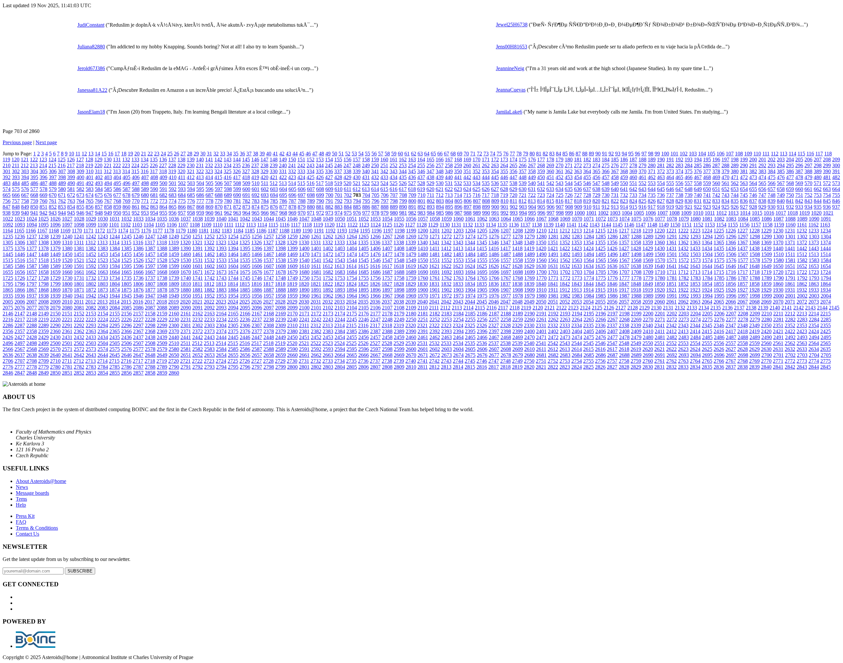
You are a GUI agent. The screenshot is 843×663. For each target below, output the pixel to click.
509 (246, 183)
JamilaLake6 (509, 112)
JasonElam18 (91, 112)
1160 (790, 224)
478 (799, 177)
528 (421, 183)
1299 (766, 236)
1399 (292, 248)
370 (642, 171)
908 (569, 207)
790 (320, 201)
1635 (600, 266)
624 (467, 189)
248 (357, 165)
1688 (399, 272)
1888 (280, 290)
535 (486, 183)
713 (449, 195)
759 (34, 201)
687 (209, 195)
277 (624, 165)
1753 (340, 278)
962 (228, 213)
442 (467, 177)
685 (191, 195)
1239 (55, 236)
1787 (743, 278)
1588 (43, 266)
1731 (79, 278)
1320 (185, 242)
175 (523, 159)
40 (268, 153)
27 (183, 153)
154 (329, 159)
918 (661, 207)
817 (569, 201)
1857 (742, 284)
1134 (491, 224)
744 (735, 195)
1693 (458, 272)
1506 (731, 254)
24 (163, 153)
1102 (126, 224)
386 (790, 171)
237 (255, 165)
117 (819, 153)
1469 (292, 254)
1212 (564, 230)
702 (348, 195)
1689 (411, 272)
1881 (197, 290)
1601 (197, 266)
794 (357, 201)
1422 (564, 248)
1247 (150, 236)
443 (476, 177)
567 (781, 183)
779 (219, 201)
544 (569, 183)
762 (62, 201)
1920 (659, 290)
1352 (564, 242)
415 (218, 177)
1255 (245, 236)
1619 (410, 266)
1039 (209, 219)
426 (320, 177)
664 (836, 189)
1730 (67, 278)
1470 (304, 254)
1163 (825, 224)
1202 (446, 230)
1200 (423, 230)
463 (661, 177)
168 (458, 159)
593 (182, 189)
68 (453, 153)
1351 (553, 242)
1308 (43, 242)
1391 (197, 248)
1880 (185, 290)
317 (154, 171)
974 (338, 213)
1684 (351, 272)
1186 (261, 230)
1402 (328, 248)
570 (808, 183)
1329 (292, 242)
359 (541, 171)
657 (771, 189)
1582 (802, 260)
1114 (262, 224)
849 (25, 207)
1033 (138, 219)
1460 (185, 254)
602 (265, 189)
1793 (814, 278)
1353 (576, 242)
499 (154, 183)
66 (440, 153)
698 (311, 195)
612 (357, 189)
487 (43, 183)
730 (606, 195)
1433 (695, 248)
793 (348, 201)
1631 (553, 266)
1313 (102, 242)
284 (689, 165)
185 (615, 159)
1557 (506, 260)
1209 (529, 230)
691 (246, 195)
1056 (411, 219)
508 (237, 183)
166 (440, 159)
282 (670, 165)
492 (90, 183)
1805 (126, 284)
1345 (481, 242)
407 (145, 177)
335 (320, 171)
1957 (268, 296)
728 (587, 195)
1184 (238, 230)
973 (329, 213)
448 (523, 177)
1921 (671, 290)
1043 (257, 219)
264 (504, 165)
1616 (375, 266)
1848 (636, 284)
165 (430, 159)
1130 (445, 224)
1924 (707, 290)
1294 (707, 236)
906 (551, 207)
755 (836, 195)
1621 (434, 266)
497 (136, 183)
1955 (245, 296)
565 (762, 183)
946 (80, 213)
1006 (650, 213)
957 (182, 213)
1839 (529, 284)
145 (246, 159)
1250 (185, 236)
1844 (588, 284)
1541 (316, 260)
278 (633, 165)
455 (587, 177)
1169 (65, 230)
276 (615, 165)
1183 (227, 230)
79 (525, 153)
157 (357, 159)
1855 (719, 284)
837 (753, 201)
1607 (268, 266)
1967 (387, 296)
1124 (375, 224)
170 (476, 159)
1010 (698, 213)
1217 (624, 230)
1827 (387, 284)
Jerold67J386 (91, 68)
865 (173, 207)
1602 (209, 266)
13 (91, 153)
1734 (114, 278)
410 (173, 177)
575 (16, 189)
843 (808, 201)
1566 (612, 260)
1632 (564, 266)
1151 (687, 224)
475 (771, 177)
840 (781, 201)
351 (467, 171)
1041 (233, 219)
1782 (683, 278)
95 (631, 153)
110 (757, 153)
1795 (8, 284)
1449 (55, 254)
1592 (91, 266)
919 (670, 207)
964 (246, 213)
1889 (292, 290)
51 (341, 153)
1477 (387, 254)
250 (375, 165)
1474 (351, 254)
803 (440, 201)
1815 (244, 284)
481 (827, 177)
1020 (816, 213)
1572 (683, 260)
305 (43, 171)
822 (615, 201)
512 (274, 183)
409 (163, 177)
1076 (648, 219)
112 (774, 153)
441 (458, 177)
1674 (233, 272)
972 (320, 213)
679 (136, 195)
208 (827, 159)
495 (117, 183)
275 (606, 165)
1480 (423, 254)
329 (264, 171)
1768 (517, 278)
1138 (537, 224)
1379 (55, 248)
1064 (506, 219)
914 (624, 207)
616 (393, 189)
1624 (470, 266)
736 (661, 195)
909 (578, 207)
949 (108, 213)
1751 (316, 278)
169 (467, 159)
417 (237, 177)
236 (246, 165)
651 (716, 189)
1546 (375, 260)
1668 (162, 272)
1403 (340, 248)
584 (99, 189)
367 (615, 171)
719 (504, 195)
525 (393, 183)
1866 (19, 290)
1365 (719, 242)
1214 (588, 230)
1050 (340, 219)
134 (145, 159)
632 (541, 189)
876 (274, 207)
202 (771, 159)
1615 (363, 266)
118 (828, 153)
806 (468, 201)
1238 (43, 236)
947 (90, 213)
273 (587, 165)
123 (43, 159)
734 (642, 195)
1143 (594, 224)
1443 (813, 248)
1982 (565, 296)
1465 (245, 254)
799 (403, 201)
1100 (102, 224)
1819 (292, 284)
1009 (686, 213)
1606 (257, 266)
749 (781, 195)
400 (80, 177)
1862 (802, 284)
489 (62, 183)
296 (799, 165)
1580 (778, 260)
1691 (434, 272)
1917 (624, 290)
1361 (671, 242)
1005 (639, 213)
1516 (19, 260)
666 (16, 195)
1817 (268, 284)
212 (25, 165)
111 (766, 153)
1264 (351, 236)
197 (725, 159)
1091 (826, 219)
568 (790, 183)
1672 (209, 272)
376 (698, 171)
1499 (648, 254)
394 (25, 177)
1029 (91, 219)
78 (519, 153)
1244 (114, 236)
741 (707, 195)
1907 (506, 290)
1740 (185, 278)
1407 (387, 248)
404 (117, 177)
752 (808, 195)
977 (366, 213)
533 (467, 183)
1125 (387, 224)
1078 (671, 219)
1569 (648, 260)
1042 (245, 219)
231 (200, 165)
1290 (660, 236)
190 (661, 159)
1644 (707, 266)
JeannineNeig (510, 68)
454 (578, 177)
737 (670, 195)
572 (827, 183)
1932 (802, 290)
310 (90, 171)
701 (338, 195)
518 (329, 183)
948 (99, 213)
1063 (494, 219)
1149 (664, 224)
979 (385, 213)
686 (200, 195)
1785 (719, 278)
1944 (114, 296)
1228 (754, 230)
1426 (612, 248)
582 (80, 189)
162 (403, 159)
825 (642, 201)
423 (292, 177)
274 (596, 165)
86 (571, 153)
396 (43, 177)
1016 (769, 213)
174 (513, 159)
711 (430, 195)
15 (104, 153)
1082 (719, 219)
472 (744, 177)
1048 (316, 219)
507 (228, 183)
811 (513, 201)
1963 (340, 296)
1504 (707, 254)
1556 (494, 260)
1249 (174, 236)
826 (652, 201)
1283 (577, 236)
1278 (517, 236)
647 (679, 189)
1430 (659, 248)
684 (182, 195)
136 (163, 159)
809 (495, 201)
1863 (813, 284)
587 (126, 189)
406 (136, 177)
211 (15, 165)
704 (366, 195)
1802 (91, 284)
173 (504, 159)
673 (80, 195)
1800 (67, 284)
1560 (541, 260)
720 (513, 195)
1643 (695, 266)
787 (292, 201)
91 (604, 153)
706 (385, 195)
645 (661, 189)
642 (633, 189)
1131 (456, 224)
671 (62, 195)
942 (43, 213)
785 (274, 201)
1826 (375, 284)
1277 (506, 236)
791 (329, 201)
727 (578, 195)
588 (136, 189)
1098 (79, 224)
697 (302, 195)
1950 (185, 296)
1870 (67, 290)
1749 (292, 278)
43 (288, 153)
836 (744, 201)
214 (43, 165)
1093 (19, 224)
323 (209, 171)
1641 (671, 266)
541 (541, 183)
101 (674, 153)
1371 (790, 242)
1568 (636, 260)
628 (504, 189)
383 (762, 171)
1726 (19, 278)
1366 (730, 242)
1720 (778, 272)
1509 (766, 254)
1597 (150, 266)
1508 (754, 254)
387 (799, 171)
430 (357, 177)
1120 (329, 224)
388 (808, 171)
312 (108, 171)
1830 (422, 284)
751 (799, 195)
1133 (479, 224)
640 (615, 189)
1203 (458, 230)
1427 (624, 248)
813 (532, 201)
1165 (19, 230)
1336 (375, 242)
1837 (505, 284)
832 (707, 201)
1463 (221, 254)
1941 (79, 296)
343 (393, 171)
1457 (150, 254)
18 (123, 153)
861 (136, 207)
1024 (31, 219)
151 (301, 159)
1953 (221, 296)
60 (400, 153)
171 (486, 159)
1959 (292, 296)
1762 (446, 278)
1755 (363, 278)
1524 (114, 260)
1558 (517, 260)
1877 (150, 290)
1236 (19, 236)
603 (274, 189)
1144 (606, 224)
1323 (221, 242)
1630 (541, 266)
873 (246, 207)
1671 (197, 272)
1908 (517, 290)
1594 (114, 266)
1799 (55, 284)
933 (799, 207)
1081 (707, 219)
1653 (813, 266)
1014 (745, 213)
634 (559, 189)
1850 (659, 284)
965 (255, 213)
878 (292, 207)
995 (532, 213)
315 (135, 171)
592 (173, 189)
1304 (826, 236)
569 (799, 183)
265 (513, 165)
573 (836, 183)
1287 (624, 236)
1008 (674, 213)
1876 (138, 290)
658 (781, 189)
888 (385, 207)
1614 (351, 266)
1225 (719, 230)
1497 (624, 254)
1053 (375, 219)
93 (617, 153)
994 (523, 213)
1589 (55, 266)
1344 (470, 242)
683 (173, 195)
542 (550, 183)
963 (237, 213)
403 (108, 177)
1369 (766, 242)
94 (624, 153)
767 (108, 201)
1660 (67, 272)
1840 (541, 284)
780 (228, 201)
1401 (316, 248)
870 (219, 207)
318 (163, 171)
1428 (636, 248)
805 (458, 201)
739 (689, 195)
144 (237, 159)
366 (606, 171)
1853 (695, 284)
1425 (600, 248)
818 (578, 201)
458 (615, 177)
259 (458, 165)
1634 (588, 266)
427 (329, 177)
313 (117, 171)
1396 (257, 248)
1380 (67, 248)
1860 (778, 284)
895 (449, 207)
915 (633, 207)
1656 (19, 272)
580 (62, 189)
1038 (197, 219)
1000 (579, 213)
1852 (683, 284)
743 (725, 195)
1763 (458, 278)
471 (735, 177)
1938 (43, 296)
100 (665, 153)
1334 (351, 242)
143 (227, 159)
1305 (8, 242)
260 (467, 165)
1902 (446, 290)
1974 (470, 296)
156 (347, 159)
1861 (790, 284)
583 (90, 189)
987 (458, 213)
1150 (675, 224)
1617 (387, 266)
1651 (790, 266)
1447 (31, 254)
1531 (197, 260)
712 (440, 195)
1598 (162, 266)
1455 (126, 254)
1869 (55, 290)
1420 (541, 248)
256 (430, 165)
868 (200, 207)
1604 (233, 266)
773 (163, 201)
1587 (31, 266)
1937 (31, 296)
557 (689, 183)
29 (196, 153)
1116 (284, 224)
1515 (8, 260)
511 (264, 183)
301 (7, 171)
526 (403, 183)
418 (246, 177)
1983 (577, 296)
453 (569, 177)
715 (467, 195)
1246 (138, 236)
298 (818, 165)
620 (430, 189)
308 (71, 171)
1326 (256, 242)
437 (421, 177)
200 (753, 159)
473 (753, 177)
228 (172, 165)
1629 (529, 266)
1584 (826, 260)
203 (781, 159)
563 (744, 183)
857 (99, 207)
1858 (754, 284)
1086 (766, 219)
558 (698, 183)
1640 (659, 266)
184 (606, 159)
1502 (683, 254)
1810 (185, 284)
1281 (553, 236)
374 (679, 171)
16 (110, 153)
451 (550, 177)
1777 (624, 278)
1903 (458, 290)
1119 (318, 224)
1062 (482, 219)
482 (836, 177)
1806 (138, 284)
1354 (588, 242)
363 (578, 171)
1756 (375, 278)
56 (374, 153)
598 (228, 189)
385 (781, 171)
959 (200, 213)
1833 (458, 284)
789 (311, 201)
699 (320, 195)
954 (154, 213)
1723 (813, 272)
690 (237, 195)
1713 (695, 272)
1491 (553, 254)
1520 (67, 260)
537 (504, 183)
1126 (399, 224)
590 (154, 189)
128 (89, 159)
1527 (150, 260)
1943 (102, 296)
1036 (174, 219)
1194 (353, 230)
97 (644, 153)
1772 (565, 278)
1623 (458, 266)
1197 (388, 230)
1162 (813, 224)
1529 (174, 260)
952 (136, 213)
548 (606, 183)
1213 (576, 230)
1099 (91, 224)
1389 (174, 248)
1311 (79, 242)
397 (53, 177)
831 (698, 201)
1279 (529, 236)
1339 (410, 242)
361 (559, 171)
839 (771, 201)
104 (702, 153)
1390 (185, 248)
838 (762, 201)
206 (808, 159)
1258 (280, 236)
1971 (434, 296)
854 (71, 207)
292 (762, 165)
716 (476, 195)
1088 (790, 219)
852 (53, 207)
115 (801, 153)
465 (679, 177)
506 (219, 183)
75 (499, 153)
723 (541, 195)
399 (71, 177)
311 (98, 171)
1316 (138, 242)
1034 (150, 219)
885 (357, 207)
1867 (31, 290)
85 (565, 153)
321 (191, 171)
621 (440, 189)
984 (431, 213)
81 (538, 153)
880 (311, 207)
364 (587, 171)
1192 (330, 230)
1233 (813, 230)
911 (596, 207)
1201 (434, 230)
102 (684, 153)
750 (790, 195)
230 (191, 165)
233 (218, 165)
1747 (268, 278)
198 (735, 159)
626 (486, 189)
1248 (162, 236)
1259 (292, 236)
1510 (778, 254)
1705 (600, 272)
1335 (363, 242)
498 (145, 183)
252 (393, 165)
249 (366, 165)
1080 (695, 219)
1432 (683, 248)
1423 (576, 248)
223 (126, 165)
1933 (813, 290)
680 (145, 195)
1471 (316, 254)
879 (302, 207)
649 (698, 189)
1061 (470, 219)
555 (670, 183)
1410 (423, 248)
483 (7, 183)
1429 (647, 248)
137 (172, 159)
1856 (730, 284)
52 (347, 153)
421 (274, 177)
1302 (802, 236)
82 (545, 153)
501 (173, 183)
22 (150, 153)
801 (421, 201)
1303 (814, 236)
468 (707, 177)
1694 (470, 272)
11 (77, 153)
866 (182, 207)
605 (292, 189)
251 (384, 165)
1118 (307, 224)
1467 (268, 254)
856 (90, 207)
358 (532, 171)
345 (412, 171)
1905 (482, 290)
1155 (733, 224)
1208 (517, 230)
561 (725, 183)
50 (334, 153)
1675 (245, 272)
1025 (43, 219)
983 (421, 213)
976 (357, 213)
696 (292, 195)
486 (34, 183)
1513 (813, 254)
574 (7, 189)
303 (25, 171)
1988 (636, 296)
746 (753, 195)
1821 (316, 284)
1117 (296, 224)
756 (7, 201)
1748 (280, 278)
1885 (245, 290)
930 (771, 207)
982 (412, 213)
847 (7, 207)
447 (513, 177)
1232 (802, 230)
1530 (185, 260)
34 (229, 153)
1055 (399, 219)
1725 (8, 278)
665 (7, 195)
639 (606, 189)
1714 (707, 272)
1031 (114, 219)
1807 (150, 284)
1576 (731, 260)
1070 (577, 219)
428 (338, 177)
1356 (612, 242)
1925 (719, 290)
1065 (517, 219)
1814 (233, 284)
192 (679, 159)
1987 (624, 296)
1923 (695, 290)
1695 (482, 272)
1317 (150, 242)
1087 (778, 219)
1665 (126, 272)
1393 (221, 248)
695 (283, 195)
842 (799, 201)
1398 (280, 248)
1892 (328, 290)
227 (163, 165)
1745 (245, 278)
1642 (683, 266)
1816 (256, 284)
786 (283, 201)
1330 (304, 242)
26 (176, 153)
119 (6, 159)
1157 (756, 224)
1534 (233, 260)
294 (781, 165)
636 (578, 189)
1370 (778, 242)
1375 (8, 248)
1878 (162, 290)
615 (384, 189)
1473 (340, 254)
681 (154, 195)
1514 (825, 254)
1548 (399, 260)
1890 (304, 290)
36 (242, 153)
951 (126, 213)
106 (720, 153)
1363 (695, 242)
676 (108, 195)
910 (587, 207)
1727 (31, 278)
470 (725, 177)
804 (449, 201)
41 (275, 153)
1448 (43, 254)
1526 (138, 260)
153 (320, 159)
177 (541, 159)
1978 (517, 296)
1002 (603, 213)
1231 (790, 230)
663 (827, 189)
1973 (458, 296)
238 (264, 165)
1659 (55, 272)
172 (495, 159)
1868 (43, 290)
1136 (514, 224)
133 (135, 159)
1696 (494, 272)
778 (209, 201)
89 (591, 153)
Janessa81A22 (92, 90)
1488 (517, 254)
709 (412, 195)
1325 (244, 242)
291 (753, 165)
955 (163, 213)
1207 (506, 230)
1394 (233, 248)
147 (264, 159)
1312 (90, 242)
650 (707, 189)
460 (633, 177)
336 (329, 171)
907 (560, 207)
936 (827, 207)
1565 (600, 260)
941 (34, 213)
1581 (790, 260)
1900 (423, 290)
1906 (494, 290)
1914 (588, 290)
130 (108, 159)
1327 (268, 242)
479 (808, 177)
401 (90, 177)
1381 (79, 248)
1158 (767, 224)
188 (642, 159)
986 (449, 213)
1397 (268, 248)
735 (652, 195)
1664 (114, 272)
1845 (600, 284)
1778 (636, 278)
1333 (339, 242)
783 (255, 201)
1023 (19, 219)
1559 (529, 260)
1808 (162, 284)
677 (117, 195)
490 (71, 183)
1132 (468, 224)
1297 (743, 236)
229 (181, 165)
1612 (327, 266)
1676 (257, 272)
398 (62, 177)
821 (606, 201)
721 (523, 195)
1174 (123, 230)
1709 (648, 272)
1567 (624, 260)
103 (693, 153)
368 (624, 171)
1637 (624, 266)
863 (154, 207)
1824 (351, 284)
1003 (615, 213)
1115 (273, 224)
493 (99, 183)
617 (403, 189)
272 (578, 165)
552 (642, 183)
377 (707, 171)
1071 (589, 219)
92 (611, 153)
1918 (636, 290)
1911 (553, 290)
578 (43, 189)
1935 (8, 296)
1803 (102, 284)
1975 (482, 296)
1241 (79, 236)
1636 (612, 266)
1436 (730, 248)
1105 (160, 224)
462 (652, 177)
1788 (754, 278)
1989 (648, 296)
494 (108, 183)
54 (361, 153)
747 (762, 195)
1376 (19, 248)
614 (375, 189)
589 (145, 189)
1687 (387, 272)
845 (827, 201)
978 (375, 213)
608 (320, 189)
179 (559, 159)
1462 (209, 254)
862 (145, 207)
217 (71, 165)
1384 (114, 248)
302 (16, 171)
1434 (707, 248)
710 (421, 195)
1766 (494, 278)
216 (62, 165)
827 (661, 201)
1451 (79, 254)
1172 (100, 230)
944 (62, 213)
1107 (183, 224)
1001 (591, 213)
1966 (375, 296)
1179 (181, 230)
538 (513, 183)
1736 (138, 278)
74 (492, 153)
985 (440, 213)
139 (191, 159)
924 (716, 207)
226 (154, 165)
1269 (411, 236)
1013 (733, 213)
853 (62, 207)
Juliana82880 (91, 46)
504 (200, 183)
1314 (114, 242)
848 (16, 207)
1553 (458, 260)
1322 (209, 242)
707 (394, 195)
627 (495, 189)
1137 (525, 224)
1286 (612, 236)
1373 (813, 242)
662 (818, 189)
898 (477, 207)
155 (338, 159)
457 (606, 177)
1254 (233, 236)
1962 (328, 296)
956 (173, 213)
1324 (233, 242)
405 (126, 177)
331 (283, 171)
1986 (612, 296)
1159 (779, 224)
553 (652, 183)
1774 (589, 278)
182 (587, 159)
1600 (185, 266)
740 (698, 195)
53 (354, 153)
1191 (319, 230)
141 (209, 159)
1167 (42, 230)
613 (366, 189)
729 (596, 195)
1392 (209, 248)
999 (569, 213)
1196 (376, 230)
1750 (304, 278)
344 (403, 171)
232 (209, 165)
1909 (529, 290)
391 (836, 171)
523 (375, 183)
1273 (458, 236)
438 (430, 177)
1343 (458, 242)
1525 (126, 260)
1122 (352, 224)
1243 (102, 236)
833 (716, 201)
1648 (754, 266)
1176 (146, 230)
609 (329, 189)
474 (762, 177)
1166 (31, 230)
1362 (683, 242)
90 (598, 153)
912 (606, 207)
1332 (327, 242)
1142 (583, 224)
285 (698, 165)
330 (274, 171)
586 (117, 189)
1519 (55, 260)
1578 (754, 260)
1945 (126, 296)
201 (762, 159)
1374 (825, 242)
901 (504, 207)
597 (219, 189)
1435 (719, 248)
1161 (802, 224)
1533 (221, 260)
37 (249, 153)
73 (486, 153)
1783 (695, 278)
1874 (114, 290)
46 (308, 153)
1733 (102, 278)
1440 (778, 248)
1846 (612, 284)
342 (384, 171)
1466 (257, 254)
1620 (422, 266)
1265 (363, 236)
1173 (111, 230)
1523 (102, 260)
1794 (826, 278)
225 (145, 165)
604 (283, 189)
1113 (251, 224)
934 (808, 207)
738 (679, 195)
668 (34, 195)
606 (302, 189)
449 (532, 177)
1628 (517, 266)
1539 (292, 260)
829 (679, 201)
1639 (647, 266)
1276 (494, 236)
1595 (126, 266)
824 (633, 201)
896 (458, 207)
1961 (316, 296)
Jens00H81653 (511, 46)
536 (495, 183)
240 (283, 165)
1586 (19, 266)
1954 (233, 296)
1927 (742, 290)
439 (440, 177)
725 (559, 195)
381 (744, 171)
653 (735, 189)
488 (53, 183)
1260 (304, 236)
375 (689, 171)
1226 (730, 230)
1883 (221, 290)
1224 (707, 230)
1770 (541, 278)
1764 (470, 278)
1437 (742, 248)
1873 (102, 290)
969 (292, 213)
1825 (363, 284)
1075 (636, 219)
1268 (399, 236)
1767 (506, 278)
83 (552, 153)
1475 (363, 254)
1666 (138, 272)
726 (569, 195)
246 (338, 165)
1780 (660, 278)
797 (385, 201)
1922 (683, 290)
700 (329, 195)
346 (421, 171)
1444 (825, 248)
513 (283, 183)
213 (34, 165)
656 (762, 189)
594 (191, 189)
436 (412, 177)
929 (762, 207)
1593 (102, 266)
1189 (296, 230)
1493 (577, 254)
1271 (434, 236)
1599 (174, 266)
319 (172, 171)
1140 (560, 224)
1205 (482, 230)
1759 (411, 278)
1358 (636, 242)
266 (523, 165)
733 (633, 195)
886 (366, 207)
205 (799, 159)
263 (495, 165)
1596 (138, 266)
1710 (660, 272)
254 (412, 165)
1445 (8, 254)
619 (421, 189)
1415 (481, 248)
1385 (126, 248)
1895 (363, 290)
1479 (411, 254)
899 (486, 207)
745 (744, 195)
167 (449, 159)
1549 (411, 260)
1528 (162, 260)
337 (338, 171)
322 (200, 171)
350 (458, 171)
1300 (778, 236)
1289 (648, 236)
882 (329, 207)
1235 (8, 236)
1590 (67, 266)
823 (624, 201)
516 (310, 183)
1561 (553, 260)
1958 (280, 296)
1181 (204, 230)
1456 (138, 254)
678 (126, 195)
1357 (624, 242)
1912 (564, 290)
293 (771, 165)
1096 (55, 224)
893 (431, 207)
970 (302, 213)
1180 (192, 230)
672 (71, 195)
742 (716, 195)
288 (725, 165)
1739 (174, 278)
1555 (482, 260)
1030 (102, 219)
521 (357, 183)
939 (16, 213)
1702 (565, 272)
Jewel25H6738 (512, 24)
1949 (174, 296)
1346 (493, 242)
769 (126, 201)
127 (80, 159)
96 (637, 153)
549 (615, 183)
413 (200, 177)
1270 (423, 236)
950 (117, 213)
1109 (206, 224)
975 (348, 213)
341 (375, 171)
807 (477, 201)
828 (670, 201)
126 (71, 159)
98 (650, 153)
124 (52, 159)
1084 (743, 219)
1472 (328, 254)
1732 (91, 278)
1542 (328, 260)
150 (292, 159)
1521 (79, 260)
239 (274, 165)
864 (163, 207)
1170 (77, 230)
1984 (589, 296)
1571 (671, 260)
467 (698, 177)
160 (384, 159)
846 (836, 201)
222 (117, 165)
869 (209, 207)
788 (302, 201)
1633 (576, 266)
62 (413, 153)
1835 (481, 284)
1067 (541, 219)
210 (7, 165)
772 (154, 201)
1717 (742, 272)
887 (375, 207)
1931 (790, 290)
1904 (470, 290)
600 (246, 189)
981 (403, 213)
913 (615, 207)
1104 (149, 224)
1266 (375, 236)
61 (407, 153)
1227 (742, 230)
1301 (790, 236)
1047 (304, 219)
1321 (197, 242)
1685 (363, 272)
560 (716, 183)
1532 (209, 260)
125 (62, 159)
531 (449, 183)
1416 (493, 248)
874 (255, 207)
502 (182, 183)
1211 (553, 230)
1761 (434, 278)
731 (615, 195)
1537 (268, 260)
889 (394, 207)
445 (495, 177)
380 (735, 171)
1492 (565, 254)
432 (375, 177)
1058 (434, 219)
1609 (292, 266)
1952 (209, 296)
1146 (629, 224)
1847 (624, 284)
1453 (102, 254)
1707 (624, 272)
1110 (218, 224)
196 (716, 159)
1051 (351, 219)
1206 (494, 230)
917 (652, 207)
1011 (710, 213)
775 (182, 201)
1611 (316, 266)
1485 (482, 254)
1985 (600, 296)
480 (818, 177)
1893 (340, 290)
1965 (363, 296)
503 (191, 183)
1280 (541, 236)
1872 (91, 290)
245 (329, 165)
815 (550, 201)
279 (642, 165)
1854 (707, 284)
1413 (458, 248)
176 (532, 159)
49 (328, 153)
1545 (363, 260)
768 (117, 201)
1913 (576, 290)
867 (191, 207)
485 (25, 183)
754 (827, 195)
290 (744, 165)
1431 (671, 248)
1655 (8, 272)
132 (126, 159)
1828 (399, 284)
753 (818, 195)
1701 (553, 272)
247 (347, 165)
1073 (612, 219)
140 (200, 159)
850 (34, 207)
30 (202, 153)
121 (25, 159)
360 (550, 171)
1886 (257, 290)
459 (624, 177)
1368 (754, 242)
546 (587, 183)
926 (735, 207)
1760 (423, 278)
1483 (458, 254)
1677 (268, 272)
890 (403, 207)
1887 (268, 290)
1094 (31, 224)
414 (209, 177)
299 (827, 165)
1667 (150, 272)
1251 (197, 236)
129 (98, 159)
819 (587, 201)
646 (670, 189)
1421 (553, 248)
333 (301, 171)
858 (108, 207)
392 (7, 177)
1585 (8, 266)
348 (440, 171)
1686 (375, 272)
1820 (304, 284)
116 (810, 153)
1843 (576, 284)
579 (53, 189)
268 (541, 165)
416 (227, 177)
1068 (553, 219)
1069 (565, 219)
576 (25, 189)
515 (301, 183)
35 (235, 153)
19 (130, 153)
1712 (683, 272)
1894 (351, 290)
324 (218, 171)
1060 (458, 219)
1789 (766, 278)
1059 (446, 219)
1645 (719, 266)
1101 (114, 224)
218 (80, 165)
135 (154, 159)
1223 (695, 230)
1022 (8, 219)
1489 (529, 254)
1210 (541, 230)
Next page (46, 142)
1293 (695, 236)
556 (679, 183)
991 (495, 213)
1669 (174, 272)
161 (393, 159)
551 (633, 183)
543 (559, 183)
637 (587, 189)
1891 (316, 290)
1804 (114, 284)
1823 (339, 284)
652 (725, 189)
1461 (197, 254)
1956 (257, 296)
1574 (707, 260)
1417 (505, 248)
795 (366, 201)
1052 (363, 219)
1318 (161, 242)
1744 (233, 278)
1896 (375, 290)
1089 (802, 219)
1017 (780, 213)
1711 (671, 272)
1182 (215, 230)
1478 (399, 254)
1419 (529, 248)
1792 (802, 278)
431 (366, 177)
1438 (754, 248)
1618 (399, 266)
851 (43, 207)
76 (505, 153)
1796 (19, 284)
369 (633, 171)
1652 (802, 266)
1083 (731, 219)
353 (486, 171)
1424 (588, 248)
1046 (292, 219)
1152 (698, 224)
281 (661, 165)
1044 (268, 219)
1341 (434, 242)
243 (310, 165)
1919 (647, 290)
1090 (814, 219)
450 (541, 177)
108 (739, 153)
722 (532, 195)
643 (642, 189)
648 (689, 189)
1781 (671, 278)
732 (624, 195)
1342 (446, 242)
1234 (825, 230)
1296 (731, 236)
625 (476, 189)
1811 (197, 284)
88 (584, 153)
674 (90, 195)
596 (209, 189)
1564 (589, 260)
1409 (411, 248)
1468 (280, 254)
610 (338, 189)
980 (394, 213)
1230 (778, 230)
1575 (719, 260)
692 (255, 195)
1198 (399, 230)
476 (781, 177)
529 (430, 183)
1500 (660, 254)
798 (394, 201)
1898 (399, 290)
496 (126, 183)
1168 (54, 230)
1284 (589, 236)
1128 (422, 224)
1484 (470, 254)
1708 (636, 272)
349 (449, 171)
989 (477, 213)
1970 (423, 296)
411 (181, 177)
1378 (43, 248)
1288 (636, 236)
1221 (671, 230)
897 (468, 207)
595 (200, 189)
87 (578, 153)
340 (366, 171)
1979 (529, 296)
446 (504, 177)
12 (84, 153)
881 (320, 207)
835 (735, 201)
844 (818, 201)
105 (711, 153)
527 (412, 183)
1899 (411, 290)
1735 (126, 278)
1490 (541, 254)
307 (62, 171)
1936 (19, 296)
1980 (541, 296)
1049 (328, 219)
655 (753, 189)
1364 (707, 242)
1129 (433, 224)
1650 (778, 266)
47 (314, 153)
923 (707, 207)
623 (458, 189)
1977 (506, 296)
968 (283, 213)
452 (559, 177)
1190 (307, 230)
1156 (744, 224)
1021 (828, 213)
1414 (470, 248)
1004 (627, 213)
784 (265, 201)
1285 (600, 236)
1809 (174, 284)
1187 (273, 230)
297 (808, 165)
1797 (31, 284)
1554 (470, 260)
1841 (553, 284)
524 (384, 183)
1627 (505, 266)
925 (725, 207)
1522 (91, 260)
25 (170, 153)
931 (781, 207)
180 (569, 159)
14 (97, 153)
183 (596, 159)
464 (670, 177)
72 (479, 153)
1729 (55, 278)
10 (71, 153)
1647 (742, 266)
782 (246, 201)
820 (596, 201)
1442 (802, 248)
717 (486, 195)
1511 (790, 254)
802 (431, 201)
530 (440, 183)
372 (661, 171)
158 (366, 159)
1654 (825, 266)
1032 (126, 219)
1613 (339, 266)
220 (98, 165)
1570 (660, 260)
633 (550, 189)
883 (338, 207)
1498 (636, 254)
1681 (316, 272)
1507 (743, 254)
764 (80, 201)
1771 (553, 278)
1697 (506, 272)
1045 (280, 219)
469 (716, 177)
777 (200, 201)
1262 (328, 236)
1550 (423, 260)
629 (513, 189)
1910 (541, 290)
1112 (240, 224)
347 (430, 171)
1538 (280, 260)
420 (264, 177)
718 (495, 195)
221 (108, 165)
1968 (399, 296)
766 (99, 201)
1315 (126, 242)
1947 (150, 296)
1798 (43, 284)
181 (578, 159)
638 (596, 189)
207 (818, 159)
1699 (529, 272)
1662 (91, 272)
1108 (195, 224)
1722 (802, 272)
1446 (19, 254)
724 (550, 195)
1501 (671, 254)
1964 (351, 296)
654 (744, 189)
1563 (577, 260)
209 (836, 159)
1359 (647, 242)
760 (43, 201)
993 (514, 213)
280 (652, 165)
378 (716, 171)
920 (679, 207)
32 (216, 153)
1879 (174, 290)
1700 (541, 272)
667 (25, 195)
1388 (162, 248)
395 (34, 177)
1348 (517, 242)
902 (514, 207)
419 (255, 177)
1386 (138, 248)
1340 (422, 242)
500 (163, 183)
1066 (529, 219)
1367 (742, 242)
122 (34, 159)
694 (274, 195)
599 (237, 189)
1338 (399, 242)
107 (730, 153)
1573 (695, 260)
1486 (494, 254)
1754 (351, 278)
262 (486, 165)
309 (80, 171)
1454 (114, 254)
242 (301, 165)
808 (486, 201)
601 (255, 189)
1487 (506, 254)
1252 (209, 236)
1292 (683, 236)
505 (209, 183)
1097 (67, 224)
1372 (802, 242)
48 (321, 153)
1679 (292, 272)
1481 (434, 254)
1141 (571, 224)
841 (790, 201)
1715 (719, 272)
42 (282, 153)
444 (486, 177)
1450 (67, 254)
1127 (410, 224)
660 (799, 189)
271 (569, 165)
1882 (209, 290)
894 (440, 207)
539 (523, 183)
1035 (162, 219)
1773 (577, 278)
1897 (387, 290)
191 (670, 159)
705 (375, 195)
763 (71, 201)
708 (403, 195)
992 (504, 213)
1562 (565, 260)
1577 (743, 260)
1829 (410, 284)
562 (735, 183)
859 (117, 207)
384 (771, 171)
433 (384, 177)
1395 (245, 248)
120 (15, 159)
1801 (79, 284)
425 (310, 177)
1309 (55, 242)
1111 (228, 224)
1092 (8, 224)
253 (403, 165)
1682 (328, 272)
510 (255, 183)
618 (412, 189)
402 (99, 177)
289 (735, 165)
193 (689, 159)
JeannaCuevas (511, 90)
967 (274, 213)
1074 (624, 219)
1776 (612, 278)
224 (135, 165)
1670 (185, 272)
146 (255, 159)
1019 (804, 213)
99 (657, 153)
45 (301, 153)
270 (559, 165)
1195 (365, 230)
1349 (529, 242)
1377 (31, 248)
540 (532, 183)
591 (163, 189)
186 (624, 159)
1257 (268, 236)
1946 (138, 296)
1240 (67, 236)
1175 (134, 230)
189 (652, 159)
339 (357, 171)
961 (219, 213)
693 (265, 195)
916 (642, 207)
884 (348, 207)
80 (532, 153)
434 (393, 177)
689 (228, 195)
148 (274, 159)
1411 (434, 248)
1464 (233, 254)
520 (347, 183)
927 (744, 207)
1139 (548, 224)
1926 (730, 290)
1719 (766, 272)
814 (541, 201)
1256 (257, 236)
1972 (446, 296)
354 (495, 171)
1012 (721, 213)
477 (790, 177)
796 (375, 201)
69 (459, 153)
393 (16, 177)
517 (320, 183)
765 (90, 201)
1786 (731, 278)
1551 (434, 260)
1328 (280, 242)
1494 (589, 254)
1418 (517, 248)
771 (145, 201)
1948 (162, 296)
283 (679, 165)
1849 (647, 284)
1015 (757, 213)
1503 (695, 254)
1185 (250, 230)
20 (137, 153)
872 (237, 207)
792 (338, 201)
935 (818, 207)
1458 (162, 254)
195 (707, 159)
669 (43, 195)
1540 (304, 260)
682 (163, 195)
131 (117, 159)
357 (523, 171)
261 (476, 165)
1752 (328, 278)
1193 (342, 230)
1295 (719, 236)
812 (523, 201)
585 (108, 189)
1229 (766, 230)
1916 (612, 290)
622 (449, 189)
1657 (31, 272)
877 (283, 207)
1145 (617, 224)
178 (550, 159)
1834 (470, 284)
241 (292, 165)
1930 (778, 290)
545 (578, 183)
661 (808, 189)
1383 (102, 248)
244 (320, 165)
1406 (375, 248)
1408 (399, 248)
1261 (316, 236)
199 (744, 159)
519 (338, 183)
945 (71, 213)
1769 (529, 278)
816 (559, 201)
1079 (683, 219)
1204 (470, 230)
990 (486, 213)
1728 (43, 278)
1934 (825, 290)
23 (156, 153)
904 (532, 207)
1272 (446, 236)
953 (145, 213)
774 (173, 201)
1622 (446, 266)
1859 (766, 284)
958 (191, 213)
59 (393, 153)
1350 (541, 242)
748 (771, 195)
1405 (363, 248)
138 (181, 159)
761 (53, 201)
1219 (647, 230)
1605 (245, 266)
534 (476, 183)
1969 (411, 296)
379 (725, 171)
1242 (91, 236)
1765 (482, 278)
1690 (423, 272)
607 (311, 189)
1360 (659, 242)
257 (440, 165)
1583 (814, 260)
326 (237, 171)
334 (310, 171)
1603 (221, 266)
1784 (707, 278)
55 (367, 153)
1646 (730, 266)
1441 (790, 248)
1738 (162, 278)
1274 (470, 236)
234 (227, 165)
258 (449, 165)
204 (790, 159)
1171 (88, 230)
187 (633, 159)
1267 (387, 236)
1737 (150, 278)
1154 (721, 224)
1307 (31, 242)
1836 (493, 284)
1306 (19, 242)
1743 (221, 278)
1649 (766, 266)
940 (25, 213)
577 (34, 189)
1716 (730, 272)
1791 (790, 278)
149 (283, 159)
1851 (671, 284)
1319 (173, 242)
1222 (683, 230)
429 (347, 177)
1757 (387, 278)
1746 (257, 278)
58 (387, 153)
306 (53, 171)
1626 (493, 266)
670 (53, 195)
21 (143, 153)
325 (227, 171)
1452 (91, 254)
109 (748, 153)
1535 (245, 260)
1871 (79, 290)
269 (550, 165)
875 (265, 207)
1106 (172, 224)
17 (117, 153)
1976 (494, 296)
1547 (387, 260)
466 (689, 177)
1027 (67, 219)
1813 (221, 284)
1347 (505, 242)
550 (624, 183)
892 (421, 207)
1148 (652, 224)
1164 (8, 230)
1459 (174, 254)
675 (99, 195)
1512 (802, 254)
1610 (304, 266)
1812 (209, 284)
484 (16, 183)
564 (753, 183)
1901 (434, 290)
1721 (790, 272)
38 (255, 153)
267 (532, 165)
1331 (316, 242)
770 (136, 201)
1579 (766, 260)
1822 (327, 284)
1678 (280, 272)
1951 (197, 296)
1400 (304, 248)
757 (16, 201)
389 (818, 171)
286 (707, 165)
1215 (600, 230)
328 (255, 171)
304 (34, 171)
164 (421, 159)
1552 (446, 260)
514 (292, 183)
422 (283, 177)
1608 (280, 266)
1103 (137, 224)
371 (652, 171)
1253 (221, 236)
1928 (754, 290)
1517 (31, 260)
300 (836, 165)
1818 (280, 284)
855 (80, 207)
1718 (754, 272)
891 (412, 207)
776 (191, 201)
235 (237, 165)
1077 (660, 219)
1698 (517, 272)
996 (541, 213)
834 (725, 201)
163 (412, 159)
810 (504, 201)
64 (426, 153)
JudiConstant (90, 25)
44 (295, 153)
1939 (55, 296)
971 (311, 213)
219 (89, 165)
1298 (754, 236)
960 (209, 213)
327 (246, 171)
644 (652, 189)
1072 (600, 219)
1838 (517, 284)
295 (790, 165)
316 (145, 171)
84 (558, 153)
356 (513, 171)
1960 (304, 296)
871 (228, 207)
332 (292, 171)
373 (670, 171)
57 (380, 153)
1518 (43, 260)
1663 (102, 272)
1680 (304, 272)
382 (753, 171)
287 (716, 165)
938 (7, 213)
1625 (481, 266)
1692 (446, 272)
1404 (351, 248)
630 (523, 189)
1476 (375, 254)
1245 (126, 236)
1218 (636, 230)
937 (836, 207)
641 (624, 189)
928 (753, 207)
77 (512, 153)
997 (551, 213)
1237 (31, 236)
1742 (209, 278)
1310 (67, 242)
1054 (387, 219)
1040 (221, 219)
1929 (766, 290)
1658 (43, 272)
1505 (719, 254)
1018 (792, 213)
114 (792, 153)
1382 (91, 248)
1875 (126, 290)
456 (596, 177)
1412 (446, 248)
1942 (91, 296)
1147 (641, 224)
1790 (778, 278)
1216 (612, 230)
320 (181, 171)
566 (771, 183)
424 (301, 177)
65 (433, 153)
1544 (351, 260)
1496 (612, 254)
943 (53, 213)
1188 (284, 230)
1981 (553, 296)
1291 (671, 236)
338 (347, 171)
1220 (659, 230)
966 (265, 213)
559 (707, 183)
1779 (648, 278)
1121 (341, 224)
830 (689, 201)
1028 (79, 219)
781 (237, 201)
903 (523, 207)
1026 (55, 219)
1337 (387, 242)
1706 (612, 272)
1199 (411, 230)
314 (126, 171)
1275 (482, 236)
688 (219, 195)
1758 (399, 278)
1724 (825, 272)
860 (126, 207)
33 (222, 153)
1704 (589, 272)
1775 (600, 278)
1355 (600, 242)
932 (790, 207)
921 (689, 207)
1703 (577, 272)
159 (375, 159)
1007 (662, 213)
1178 (169, 230)
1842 (564, 284)
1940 (67, 296)
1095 (43, 224)
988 (468, 213)
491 (80, 183)
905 (541, 207)
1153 (710, 224)
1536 (257, 260)
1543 (340, 260)
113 (783, 153)
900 (495, 207)
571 (818, 183)
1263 (340, 236)
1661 (79, 272)
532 (458, 183)
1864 (825, 284)
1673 (221, 272)
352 (476, 171)
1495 (600, 254)
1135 (502, 224)
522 (366, 183)
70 (466, 153)
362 (569, 171)
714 (458, 195)
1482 (446, 254)
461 (642, 177)
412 (191, 177)
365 (596, 171)
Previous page (17, 142)
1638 (636, 266)
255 (421, 165)
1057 (423, 219)
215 (52, 165)
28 (189, 153)
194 (698, 159)
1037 (185, 219)
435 (403, 177)
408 (154, 177)
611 (347, 189)
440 (449, 177)
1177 (157, 230)
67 (446, 153)
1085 (754, 219)
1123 (364, 224)
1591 (79, 266)
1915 (600, 290)
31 (209, 153)
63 (420, 153)
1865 (8, 290)
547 (596, 183)
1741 (197, 278)
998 (560, 213)
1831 (434, 284)
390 (827, 171)
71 (473, 153)
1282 (565, 236)
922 (698, 207)
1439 (766, 248)
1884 (233, 290)
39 (262, 153)
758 (25, 201)
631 (532, 189)
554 (661, 183)
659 (790, 189)
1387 (150, 248)
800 (412, 201)
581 (71, 189)
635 (569, 189)
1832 (446, 284)
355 (504, 171)
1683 (340, 272)
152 (310, 159)
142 (218, 159)
